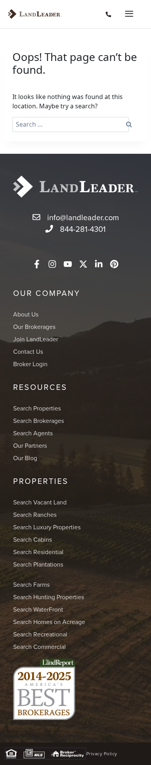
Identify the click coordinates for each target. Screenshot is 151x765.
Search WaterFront (38, 609)
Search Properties (37, 408)
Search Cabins (32, 539)
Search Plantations (38, 564)
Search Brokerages (38, 420)
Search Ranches (35, 514)
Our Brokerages (34, 326)
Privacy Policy (101, 753)
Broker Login (30, 364)
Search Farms (31, 584)
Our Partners (30, 445)
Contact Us (28, 351)
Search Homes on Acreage (49, 621)
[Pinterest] (114, 264)
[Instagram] (52, 264)
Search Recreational (40, 634)
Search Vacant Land (40, 502)
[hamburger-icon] (127, 14)
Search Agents (33, 433)
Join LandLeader (35, 339)
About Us (25, 314)
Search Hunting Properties (48, 597)
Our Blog (25, 458)
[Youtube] (67, 264)
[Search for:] (70, 124)
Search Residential (38, 552)
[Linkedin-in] (98, 264)
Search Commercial (39, 646)
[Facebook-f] (37, 264)
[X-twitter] (83, 264)
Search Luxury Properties (47, 527)
